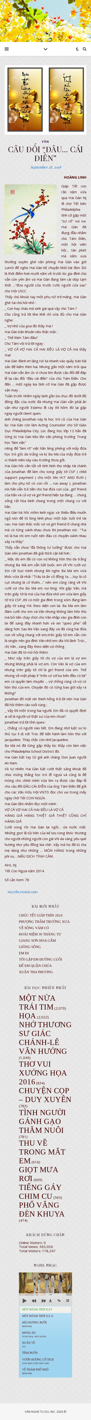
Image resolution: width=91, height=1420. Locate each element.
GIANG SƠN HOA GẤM (37, 940)
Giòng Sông (30, 947)
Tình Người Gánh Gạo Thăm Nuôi (42, 1121)
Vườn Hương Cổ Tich (38, 1361)
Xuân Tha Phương (36, 972)
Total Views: (29, 1246)
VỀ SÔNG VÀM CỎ (34, 928)
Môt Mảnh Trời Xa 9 (37, 1309)
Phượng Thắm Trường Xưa (44, 922)
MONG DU (34, 1334)
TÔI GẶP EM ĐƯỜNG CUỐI (40, 959)
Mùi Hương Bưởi (34, 1324)
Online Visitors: (31, 1242)
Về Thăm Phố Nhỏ (35, 1371)
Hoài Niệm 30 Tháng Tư (40, 934)
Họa (27, 1016)
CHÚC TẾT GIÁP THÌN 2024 (41, 915)
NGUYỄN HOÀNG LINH (23, 892)
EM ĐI (24, 953)
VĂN (45, 142)
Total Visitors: (30, 1250)
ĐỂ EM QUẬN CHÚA (35, 966)
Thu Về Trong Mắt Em (42, 1152)
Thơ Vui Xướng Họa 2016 (43, 1073)
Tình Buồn (30, 1353)
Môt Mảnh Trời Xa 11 (37, 1316)
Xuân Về (28, 1344)
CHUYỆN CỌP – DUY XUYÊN (45, 1095)
